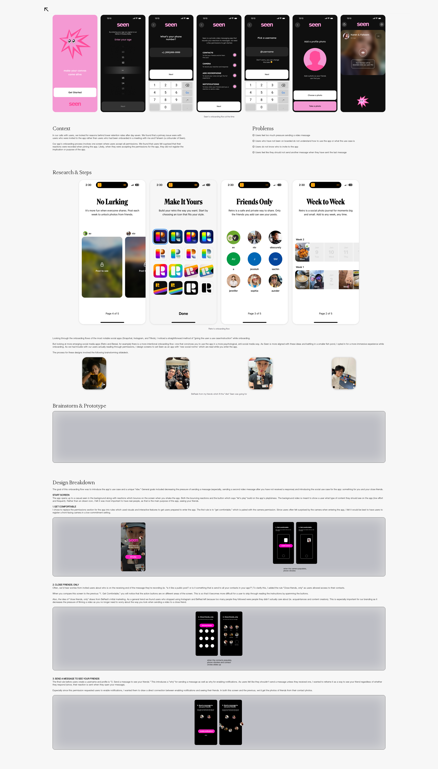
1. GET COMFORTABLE (64, 507)
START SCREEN (61, 495)
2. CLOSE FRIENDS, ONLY (66, 585)
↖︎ (46, 9)
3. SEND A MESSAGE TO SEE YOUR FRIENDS (76, 679)
